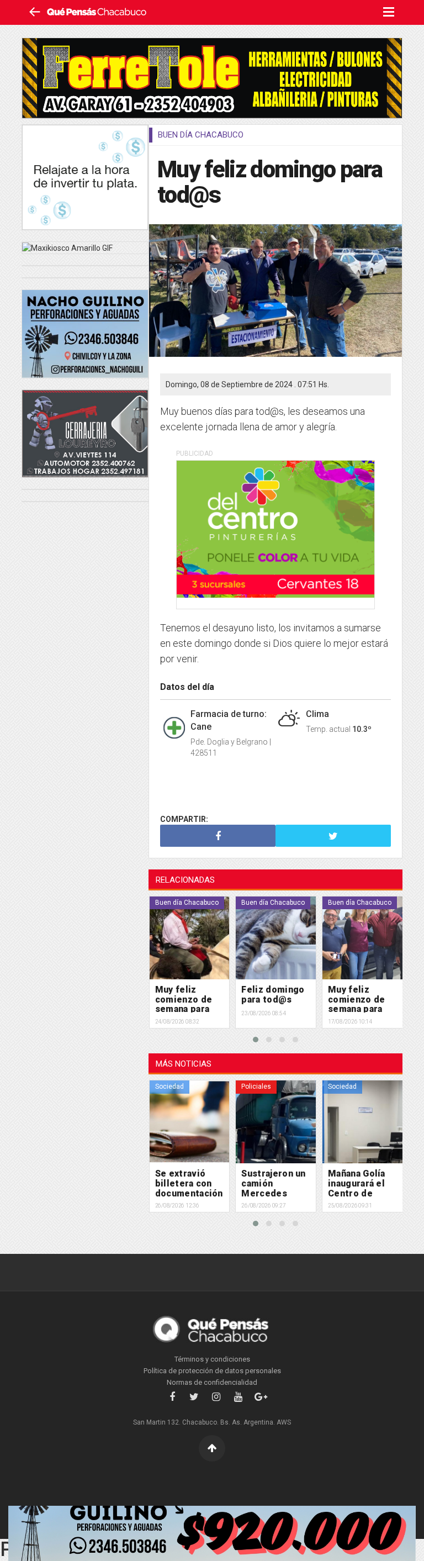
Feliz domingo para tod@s (186, 994)
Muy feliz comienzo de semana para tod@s (270, 1004)
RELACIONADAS (185, 880)
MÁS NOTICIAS (183, 1064)
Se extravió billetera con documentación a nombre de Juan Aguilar (362, 1192)
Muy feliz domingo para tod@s (269, 182)
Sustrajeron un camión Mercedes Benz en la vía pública (187, 1192)
